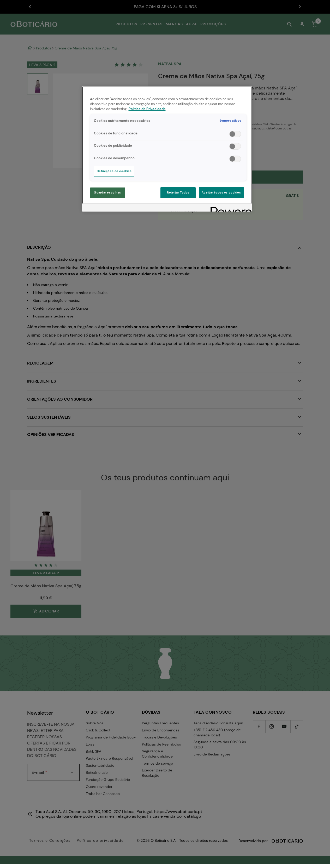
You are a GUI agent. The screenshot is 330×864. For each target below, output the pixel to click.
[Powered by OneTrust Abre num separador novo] (229, 208)
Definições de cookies (114, 171)
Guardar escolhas (107, 193)
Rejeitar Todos (178, 193)
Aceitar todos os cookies (221, 193)
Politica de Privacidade (147, 109)
